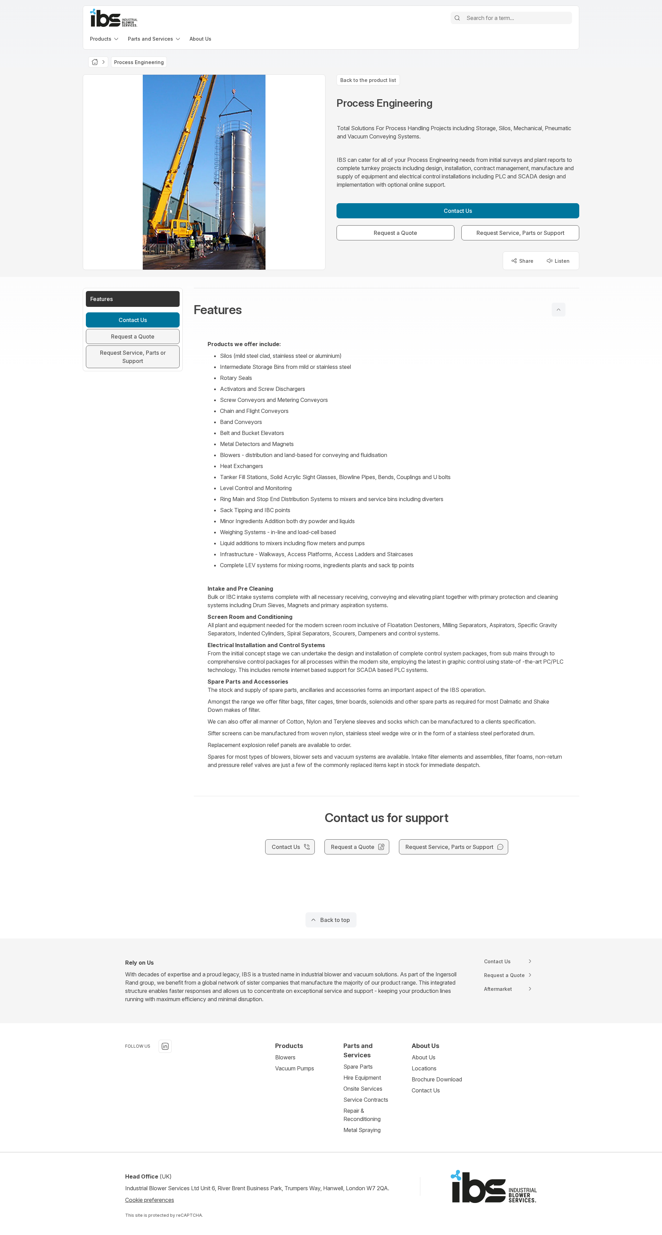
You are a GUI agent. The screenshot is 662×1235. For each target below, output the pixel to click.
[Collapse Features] (558, 309)
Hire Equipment (362, 1077)
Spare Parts (358, 1066)
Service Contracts (365, 1099)
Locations (424, 1068)
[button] (386, 309)
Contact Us (426, 1090)
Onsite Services (362, 1088)
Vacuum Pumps (294, 1068)
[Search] (457, 18)
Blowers (285, 1057)
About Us (423, 1057)
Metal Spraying (362, 1130)
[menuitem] (105, 38)
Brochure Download (437, 1079)
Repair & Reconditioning (362, 1114)
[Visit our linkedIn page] (165, 1046)
